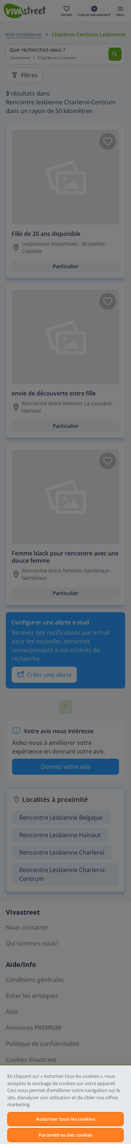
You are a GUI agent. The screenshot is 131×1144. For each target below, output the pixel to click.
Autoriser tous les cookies (65, 1119)
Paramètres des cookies (66, 1135)
